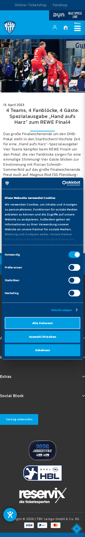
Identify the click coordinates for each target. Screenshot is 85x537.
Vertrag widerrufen (19, 419)
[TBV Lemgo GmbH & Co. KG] (9, 26)
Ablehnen (42, 350)
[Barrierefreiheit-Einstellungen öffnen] (10, 514)
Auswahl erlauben (42, 336)
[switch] (74, 267)
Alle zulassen (42, 323)
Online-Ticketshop (31, 5)
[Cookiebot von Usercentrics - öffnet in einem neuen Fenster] (62, 183)
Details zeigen (61, 310)
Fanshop (60, 5)
